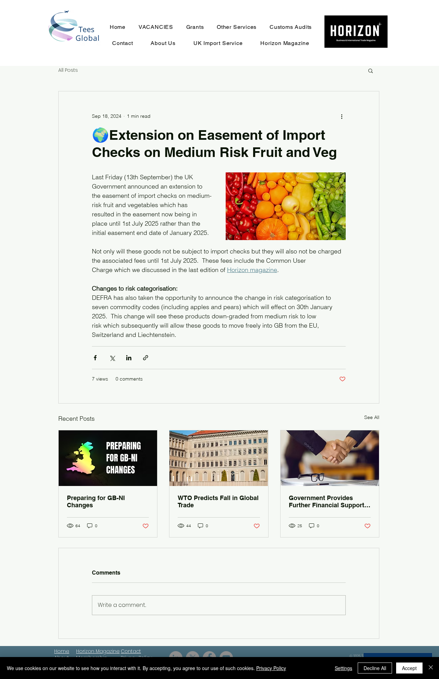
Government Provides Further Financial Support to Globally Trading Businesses (326, 501)
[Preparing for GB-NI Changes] (108, 458)
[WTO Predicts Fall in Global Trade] (218, 458)
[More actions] (341, 116)
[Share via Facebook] (95, 357)
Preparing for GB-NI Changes (96, 501)
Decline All (375, 668)
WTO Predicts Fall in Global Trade (218, 501)
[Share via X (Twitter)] (112, 357)
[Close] (431, 668)
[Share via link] (145, 357)
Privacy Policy (271, 668)
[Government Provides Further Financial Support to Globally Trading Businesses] (330, 458)
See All (371, 417)
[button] (370, 70)
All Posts (68, 70)
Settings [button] (343, 668)
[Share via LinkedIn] (129, 357)
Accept (409, 668)
